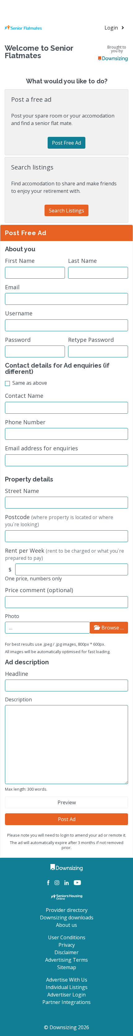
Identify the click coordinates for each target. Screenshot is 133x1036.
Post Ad (66, 819)
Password (18, 339)
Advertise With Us (66, 979)
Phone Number (25, 422)
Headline (16, 673)
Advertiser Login (66, 994)
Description (18, 699)
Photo (12, 616)
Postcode (59, 520)
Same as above (29, 383)
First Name (20, 260)
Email (12, 287)
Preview (67, 802)
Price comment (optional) (39, 590)
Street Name (22, 491)
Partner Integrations (66, 1002)
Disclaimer (66, 952)
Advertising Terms (66, 959)
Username (18, 313)
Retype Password (91, 339)
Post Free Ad (66, 142)
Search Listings (66, 210)
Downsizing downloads (66, 917)
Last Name (82, 260)
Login (112, 27)
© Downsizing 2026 (66, 1027)
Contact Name (24, 395)
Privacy (66, 944)
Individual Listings (67, 987)
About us (66, 925)
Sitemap (66, 967)
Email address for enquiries (41, 448)
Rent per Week (64, 554)
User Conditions (66, 937)
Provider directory (67, 910)
